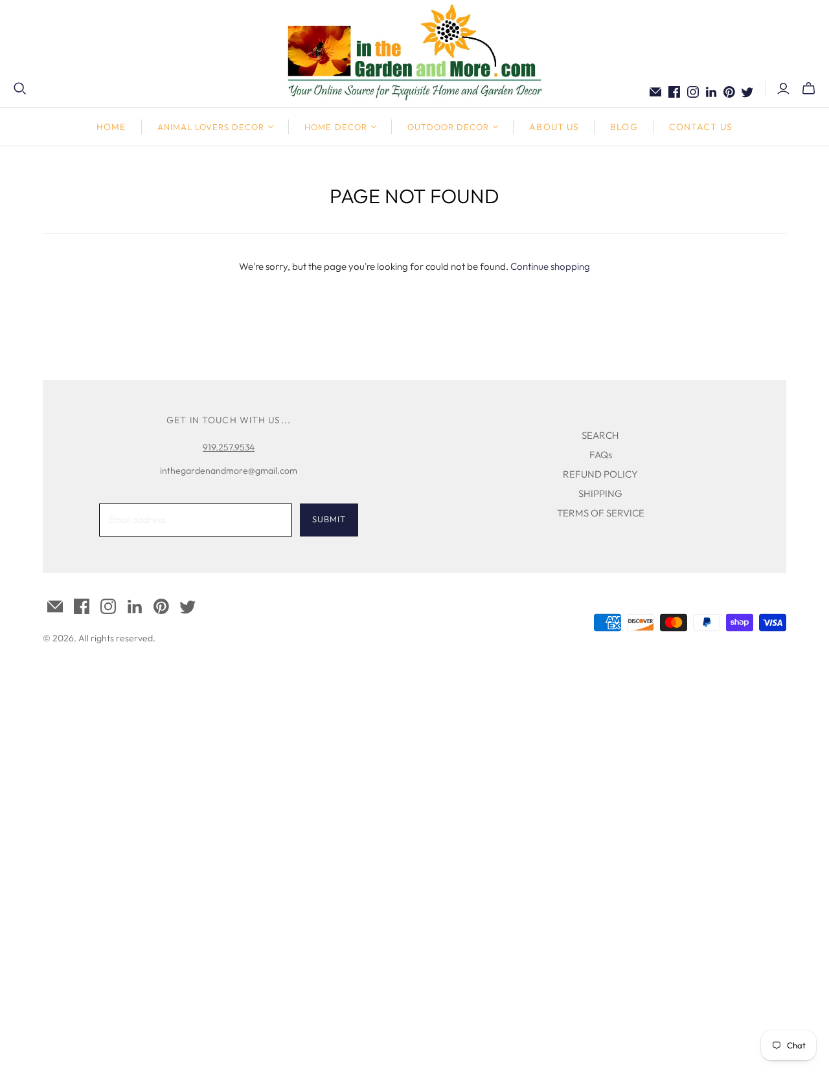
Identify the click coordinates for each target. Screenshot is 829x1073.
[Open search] (20, 88)
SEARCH (600, 435)
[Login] (783, 89)
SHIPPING (600, 493)
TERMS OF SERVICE (600, 513)
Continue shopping (550, 266)
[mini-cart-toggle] (808, 89)
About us (554, 127)
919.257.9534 (229, 447)
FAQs (600, 454)
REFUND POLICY (600, 474)
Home (111, 127)
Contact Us (700, 127)
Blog (623, 127)
